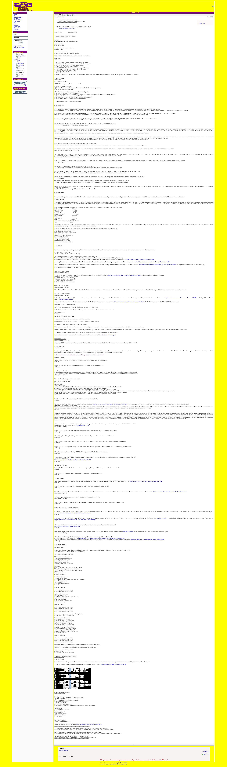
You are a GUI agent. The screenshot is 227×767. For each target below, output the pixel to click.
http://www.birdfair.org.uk (82, 425)
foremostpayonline (63, 750)
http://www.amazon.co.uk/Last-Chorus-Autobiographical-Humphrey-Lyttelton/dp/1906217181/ (101, 538)
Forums (15, 18)
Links (15, 23)
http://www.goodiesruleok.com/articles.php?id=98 (113, 664)
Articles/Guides (17, 17)
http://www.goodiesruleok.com (67, 28)
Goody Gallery (17, 19)
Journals (16, 29)
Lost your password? (19, 47)
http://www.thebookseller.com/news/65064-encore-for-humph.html (147, 539)
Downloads (16, 21)
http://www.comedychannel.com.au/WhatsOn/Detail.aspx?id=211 (124, 275)
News (15, 15)
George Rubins (22, 56)
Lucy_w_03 (21, 65)
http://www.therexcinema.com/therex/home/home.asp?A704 (180, 297)
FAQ (14, 22)
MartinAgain (21, 63)
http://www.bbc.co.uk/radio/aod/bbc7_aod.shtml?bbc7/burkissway (170, 491)
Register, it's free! (18, 46)
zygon (19, 57)
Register (15, 25)
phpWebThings (120, 763)
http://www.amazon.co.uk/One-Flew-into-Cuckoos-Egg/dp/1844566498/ (72, 460)
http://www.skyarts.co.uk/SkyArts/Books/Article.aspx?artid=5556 (145, 481)
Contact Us (16, 26)
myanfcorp (206, 751)
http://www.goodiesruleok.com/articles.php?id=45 (89, 724)
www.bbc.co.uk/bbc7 (162, 518)
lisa (19, 60)
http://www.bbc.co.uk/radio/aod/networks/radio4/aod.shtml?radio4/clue (72, 513)
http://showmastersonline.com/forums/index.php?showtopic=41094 (153, 262)
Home (15, 14)
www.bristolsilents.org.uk (109, 335)
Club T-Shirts (17, 27)
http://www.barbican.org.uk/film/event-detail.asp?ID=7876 (129, 301)
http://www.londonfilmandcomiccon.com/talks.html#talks (139, 259)
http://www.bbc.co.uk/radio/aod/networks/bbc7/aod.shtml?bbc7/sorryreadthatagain (75, 519)
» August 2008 (201, 23)
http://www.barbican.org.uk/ (66, 299)
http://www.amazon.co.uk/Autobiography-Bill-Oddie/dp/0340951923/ (110, 404)
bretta (62, 17)
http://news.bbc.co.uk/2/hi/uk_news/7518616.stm (67, 526)
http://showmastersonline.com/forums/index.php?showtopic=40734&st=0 (157, 264)
